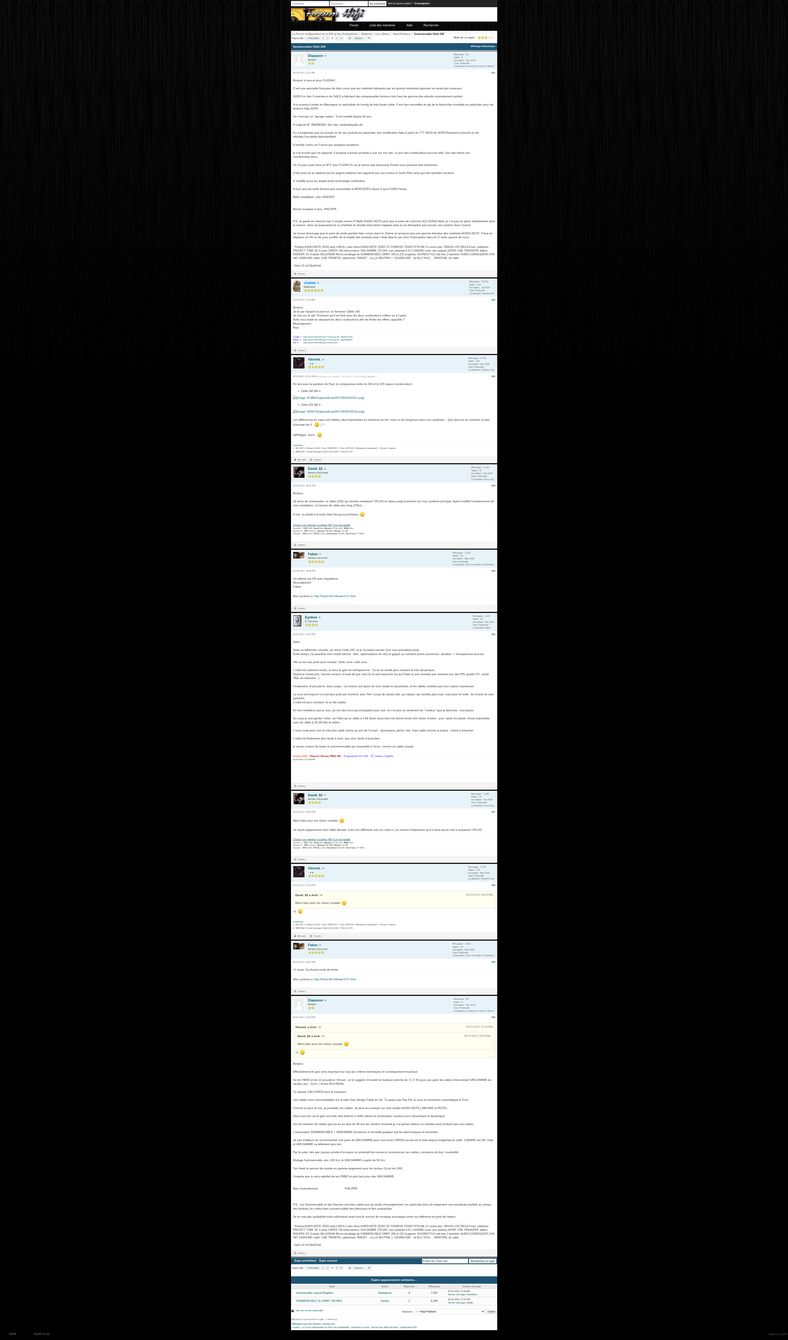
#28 (493, 885)
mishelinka (471, 1294)
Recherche (431, 25)
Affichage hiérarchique (483, 46)
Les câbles (382, 34)
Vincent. (314, 359)
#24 (493, 485)
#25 (493, 571)
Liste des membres (382, 25)
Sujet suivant (328, 1260)
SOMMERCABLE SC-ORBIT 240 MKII (319, 1300)
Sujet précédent (305, 1260)
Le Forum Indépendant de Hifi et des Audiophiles (325, 1327)
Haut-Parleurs (401, 34)
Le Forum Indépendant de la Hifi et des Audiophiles (325, 34)
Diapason (315, 55)
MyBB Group (41, 1333)
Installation (298, 445)
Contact (296, 1327)
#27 (493, 812)
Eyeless (311, 617)
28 (349, 38)
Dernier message (456, 1294)
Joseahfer (783, 1334)
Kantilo (385, 1300)
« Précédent (313, 38)
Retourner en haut (360, 1327)
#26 (493, 634)
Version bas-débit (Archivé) (384, 1327)
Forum (354, 25)
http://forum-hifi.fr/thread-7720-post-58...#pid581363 (328, 337)
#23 (493, 376)
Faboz (313, 554)
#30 (493, 1017)
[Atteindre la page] (369, 38)
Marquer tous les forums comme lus (313, 1323)
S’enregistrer (422, 3)
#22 (493, 300)
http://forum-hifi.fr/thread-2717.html (335, 596)
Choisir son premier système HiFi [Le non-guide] (321, 525)
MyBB (12, 1333)
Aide (409, 25)
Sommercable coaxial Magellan (314, 1292)
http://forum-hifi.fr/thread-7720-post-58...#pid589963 (328, 340)
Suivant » (359, 38)
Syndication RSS (408, 1327)
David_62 (315, 468)
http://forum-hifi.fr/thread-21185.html (320, 342)
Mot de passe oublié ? (400, 3)
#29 (493, 962)
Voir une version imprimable (309, 1310)
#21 (493, 72)
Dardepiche (385, 1292)
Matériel (367, 34)
